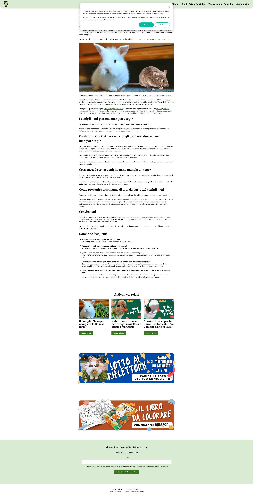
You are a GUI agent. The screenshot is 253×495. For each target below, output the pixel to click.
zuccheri (112, 255)
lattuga (166, 109)
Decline (162, 25)
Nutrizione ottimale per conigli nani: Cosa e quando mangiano (126, 324)
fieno (168, 100)
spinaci (159, 109)
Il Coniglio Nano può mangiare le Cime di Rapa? (92, 324)
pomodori (95, 111)
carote (88, 111)
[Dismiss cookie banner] (169, 7)
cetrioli (104, 111)
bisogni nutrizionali (165, 95)
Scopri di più (86, 333)
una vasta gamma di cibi (113, 109)
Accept (146, 25)
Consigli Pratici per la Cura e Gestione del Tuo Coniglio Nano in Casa (159, 324)
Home (175, 4)
